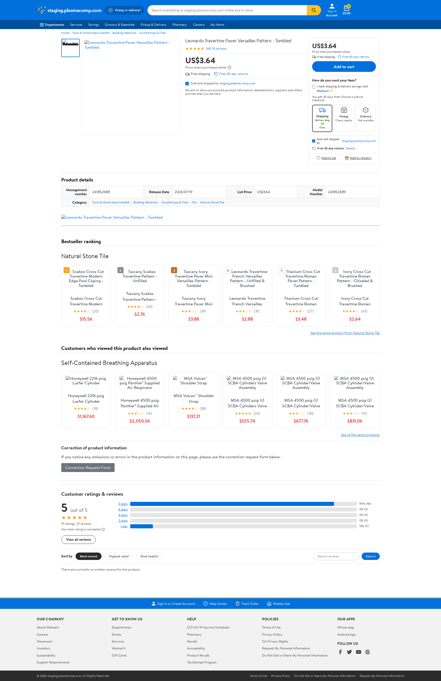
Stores (116, 634)
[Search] (314, 10)
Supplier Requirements (53, 662)
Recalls (192, 641)
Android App (346, 634)
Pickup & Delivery (153, 24)
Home (65, 33)
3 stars (123, 515)
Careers (198, 24)
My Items (217, 24)
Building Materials (125, 33)
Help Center (218, 603)
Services (76, 24)
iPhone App (345, 627)
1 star (124, 526)
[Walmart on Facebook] (340, 652)
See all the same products (360, 434)
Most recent (88, 556)
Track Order (250, 603)
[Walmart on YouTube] (358, 652)
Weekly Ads (281, 603)
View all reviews (78, 539)
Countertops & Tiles (152, 33)
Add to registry (361, 158)
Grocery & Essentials (119, 24)
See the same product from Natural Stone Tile (345, 332)
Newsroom (44, 641)
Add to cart (344, 66)
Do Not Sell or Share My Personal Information (295, 655)
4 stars (123, 509)
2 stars (123, 520)
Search (371, 556)
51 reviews (219, 48)
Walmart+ (119, 648)
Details (350, 148)
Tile (194, 202)
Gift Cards (119, 655)
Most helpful (149, 556)
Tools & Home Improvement (91, 33)
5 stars (123, 504)
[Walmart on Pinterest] (368, 652)
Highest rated (119, 556)
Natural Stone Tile (212, 202)
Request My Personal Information (286, 648)
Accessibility (196, 648)
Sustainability (46, 655)
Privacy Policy (272, 634)
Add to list (329, 158)
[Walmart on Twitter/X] (349, 652)
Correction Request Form (88, 467)
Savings (93, 24)
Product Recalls (198, 655)
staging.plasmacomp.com (237, 83)
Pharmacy (180, 24)
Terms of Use (271, 627)
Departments (54, 24)
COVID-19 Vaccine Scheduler (208, 627)
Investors (43, 648)
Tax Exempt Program (202, 662)
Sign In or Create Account (176, 603)
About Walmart (48, 627)
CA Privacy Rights (275, 641)
